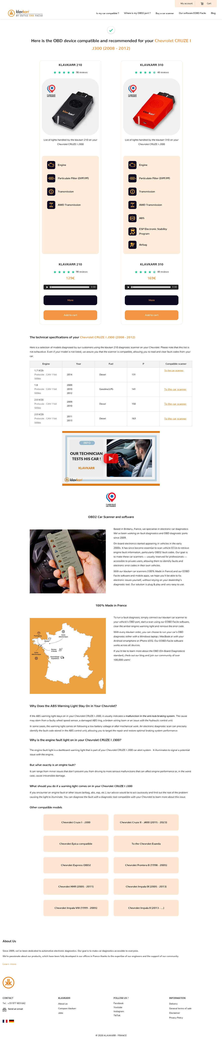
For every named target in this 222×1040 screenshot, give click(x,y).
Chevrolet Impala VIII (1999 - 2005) (76, 908)
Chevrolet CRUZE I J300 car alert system (129, 750)
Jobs (60, 1013)
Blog (213, 13)
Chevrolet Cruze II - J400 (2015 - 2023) (146, 822)
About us (63, 1004)
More (70, 300)
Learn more (9, 964)
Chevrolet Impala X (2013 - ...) (146, 908)
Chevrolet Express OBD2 (76, 865)
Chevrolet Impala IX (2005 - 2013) (146, 886)
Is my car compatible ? (107, 13)
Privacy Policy (176, 1018)
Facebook (119, 1003)
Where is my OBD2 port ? (137, 13)
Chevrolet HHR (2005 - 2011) (76, 886)
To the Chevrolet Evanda (146, 844)
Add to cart (70, 315)
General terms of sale (180, 1008)
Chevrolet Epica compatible (75, 844)
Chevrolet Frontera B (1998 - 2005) (146, 865)
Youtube (118, 1007)
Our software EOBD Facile (192, 13)
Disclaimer (174, 1013)
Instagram (119, 1011)
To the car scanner (173, 374)
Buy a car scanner (165, 13)
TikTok (117, 1015)
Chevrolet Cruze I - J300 (75, 822)
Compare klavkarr (67, 1008)
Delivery (173, 1004)
